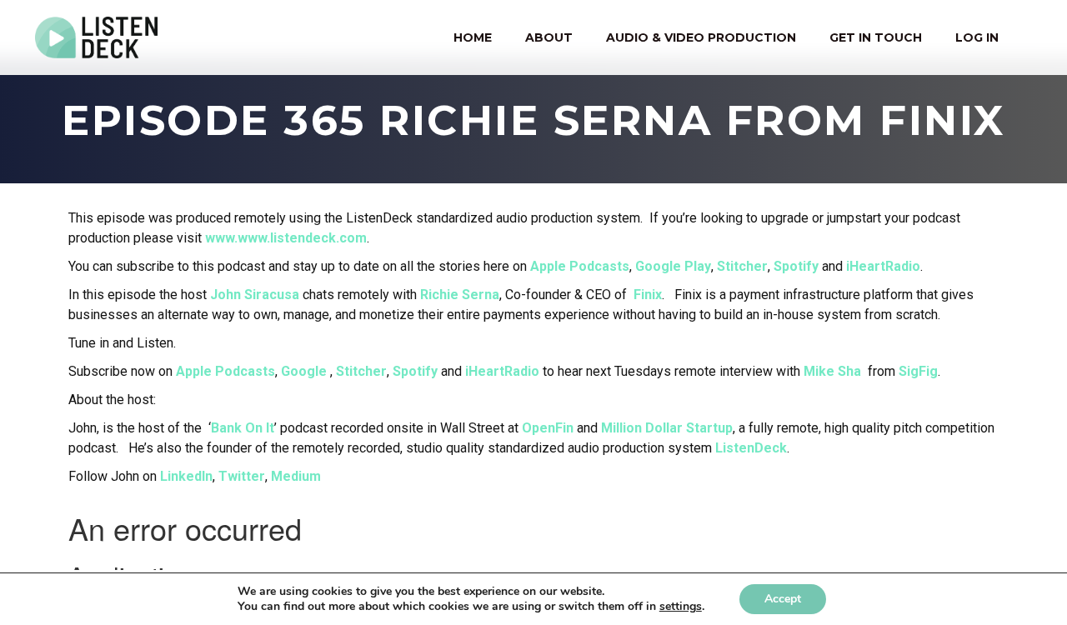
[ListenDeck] (96, 37)
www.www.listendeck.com (286, 238)
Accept (782, 599)
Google (304, 371)
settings (680, 606)
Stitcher (742, 266)
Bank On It (242, 428)
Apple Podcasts (579, 266)
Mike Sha (832, 371)
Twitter (241, 476)
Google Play (673, 266)
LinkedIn (186, 476)
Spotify (796, 266)
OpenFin (548, 428)
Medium (296, 476)
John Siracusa (254, 294)
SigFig (918, 371)
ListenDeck (751, 448)
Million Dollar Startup (667, 428)
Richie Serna (459, 294)
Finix (648, 294)
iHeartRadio (883, 266)
